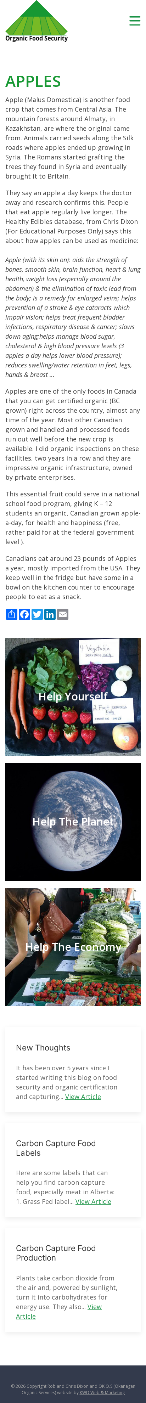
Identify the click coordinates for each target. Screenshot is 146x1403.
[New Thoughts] (73, 1069)
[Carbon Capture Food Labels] (73, 1170)
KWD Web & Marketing (102, 1393)
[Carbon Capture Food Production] (73, 1280)
